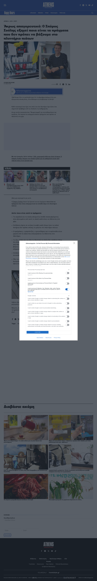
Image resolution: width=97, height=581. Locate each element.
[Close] (74, 243)
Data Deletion (40, 337)
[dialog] (48, 291)
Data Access (48, 337)
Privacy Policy (57, 337)
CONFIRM (37, 332)
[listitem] (48, 269)
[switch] (67, 273)
